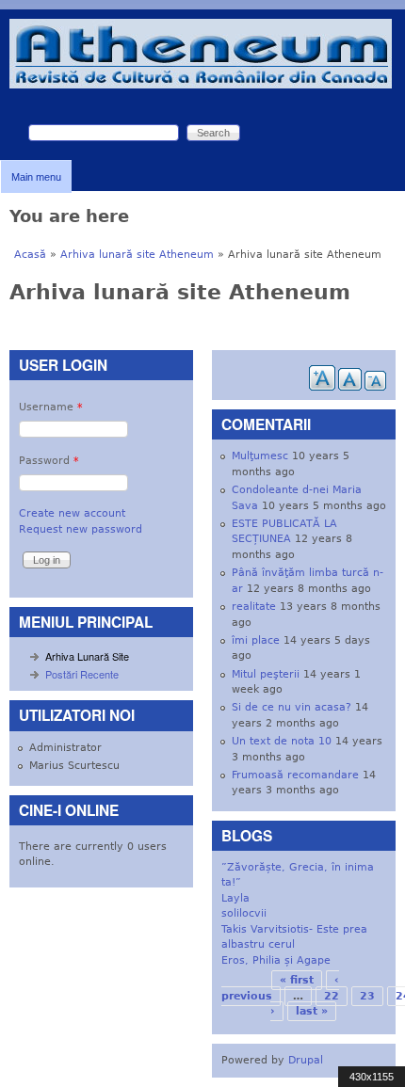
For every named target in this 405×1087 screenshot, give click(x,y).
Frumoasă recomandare (295, 775)
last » (312, 1011)
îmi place (256, 640)
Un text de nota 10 (282, 741)
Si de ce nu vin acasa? (291, 707)
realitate (254, 606)
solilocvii (244, 913)
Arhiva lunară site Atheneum (137, 254)
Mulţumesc (260, 456)
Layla (235, 898)
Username (51, 407)
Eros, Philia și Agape (276, 960)
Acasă (30, 254)
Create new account (72, 513)
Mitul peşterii (266, 674)
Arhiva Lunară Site (87, 655)
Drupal (305, 1060)
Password (49, 461)
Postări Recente (82, 673)
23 (367, 996)
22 (331, 996)
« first (297, 980)
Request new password (80, 529)
